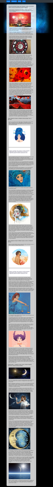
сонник (19, 1)
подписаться (14, 1)
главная (8, 1)
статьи (24, 1)
